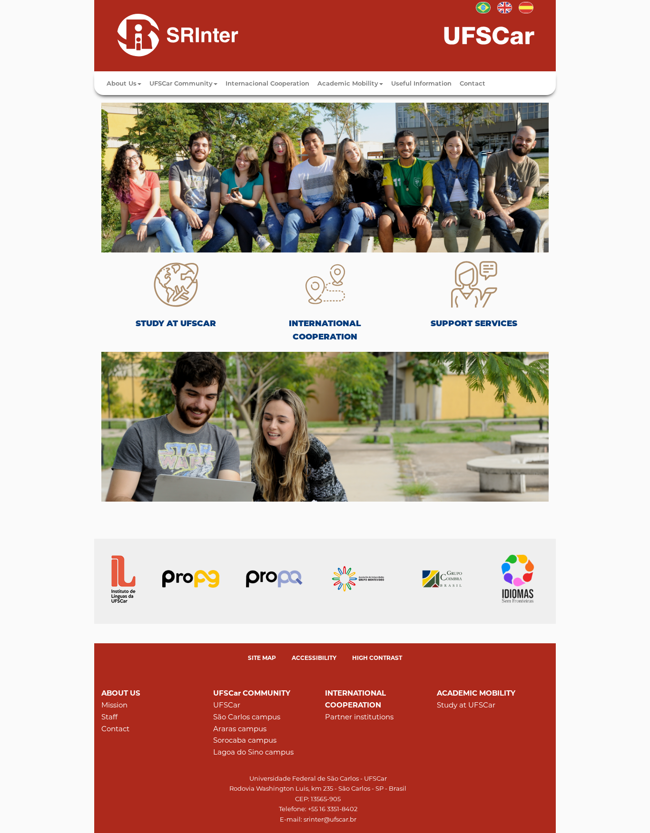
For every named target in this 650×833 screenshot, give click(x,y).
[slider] (325, 177)
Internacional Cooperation (267, 83)
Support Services (474, 323)
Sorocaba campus (244, 740)
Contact (472, 83)
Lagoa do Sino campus (253, 751)
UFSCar (226, 704)
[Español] (526, 6)
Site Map (262, 657)
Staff (109, 716)
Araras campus (239, 728)
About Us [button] (122, 83)
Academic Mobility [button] (347, 83)
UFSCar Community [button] (181, 83)
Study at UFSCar (176, 323)
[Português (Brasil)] (483, 6)
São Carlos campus (246, 716)
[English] (169, 35)
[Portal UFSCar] (499, 34)
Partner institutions (359, 716)
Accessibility (314, 657)
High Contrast (377, 657)
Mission (114, 704)
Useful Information (421, 83)
